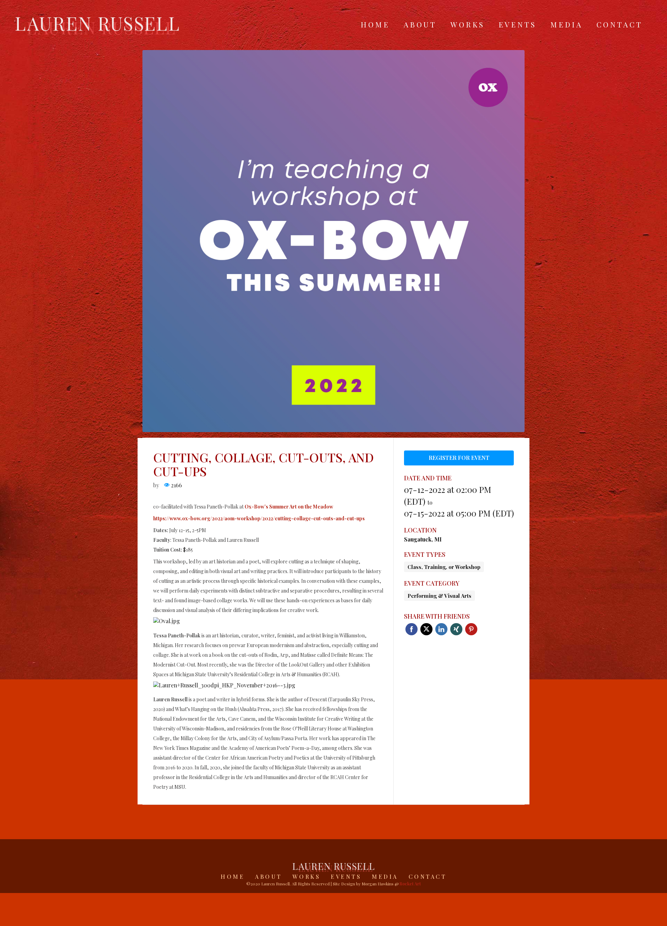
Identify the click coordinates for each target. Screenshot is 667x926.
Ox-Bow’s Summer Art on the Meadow (289, 506)
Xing (456, 629)
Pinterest (471, 629)
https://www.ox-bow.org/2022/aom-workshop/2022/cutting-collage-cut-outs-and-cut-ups (259, 518)
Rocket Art (410, 883)
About (420, 24)
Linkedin (441, 629)
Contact (619, 24)
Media (566, 24)
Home (375, 24)
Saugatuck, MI (423, 539)
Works (468, 24)
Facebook (411, 629)
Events (517, 24)
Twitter (426, 629)
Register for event (459, 457)
